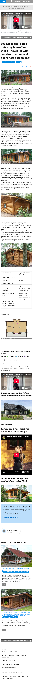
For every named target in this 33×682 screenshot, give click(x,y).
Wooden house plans (10, 31)
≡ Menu (3, 1)
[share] (22, 66)
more (4, 584)
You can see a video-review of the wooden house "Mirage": (15, 430)
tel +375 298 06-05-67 (13, 513)
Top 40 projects (19, 8)
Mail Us (11, 8)
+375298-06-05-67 (3, 356)
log (22, 231)
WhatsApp (16, 6)
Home (2, 31)
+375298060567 (8, 6)
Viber (21, 6)
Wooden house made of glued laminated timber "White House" (16, 394)
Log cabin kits (20, 31)
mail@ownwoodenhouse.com (10, 360)
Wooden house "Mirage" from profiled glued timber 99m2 (15, 479)
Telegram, (20, 356)
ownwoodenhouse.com (9, 667)
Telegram (25, 6)
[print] (26, 66)
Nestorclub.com (22, 672)
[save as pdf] (30, 66)
